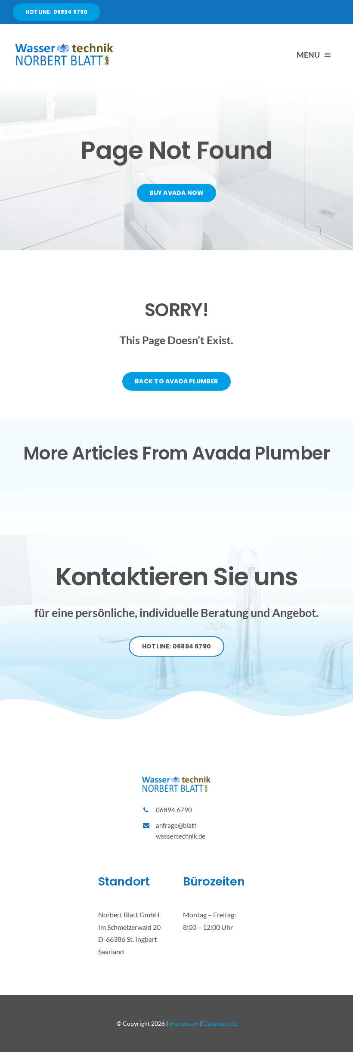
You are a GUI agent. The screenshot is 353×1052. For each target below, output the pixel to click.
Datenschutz (220, 1023)
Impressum (184, 1023)
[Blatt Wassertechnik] (64, 44)
